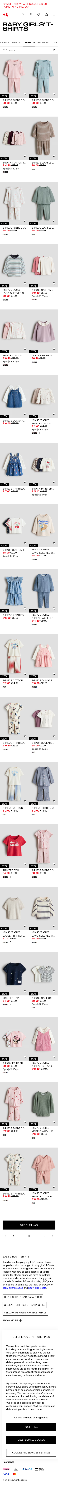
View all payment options (15, 1480)
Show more (10, 1320)
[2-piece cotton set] (14, 656)
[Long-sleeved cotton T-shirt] (14, 265)
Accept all (31, 1426)
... (37, 1236)
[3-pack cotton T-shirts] (14, 525)
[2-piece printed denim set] (14, 591)
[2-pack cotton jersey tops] (43, 396)
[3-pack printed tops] (43, 464)
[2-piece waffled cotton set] (43, 138)
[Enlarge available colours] (5, 107)
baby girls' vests (37, 1287)
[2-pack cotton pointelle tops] (43, 265)
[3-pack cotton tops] (14, 138)
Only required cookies (31, 1439)
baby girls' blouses (13, 1287)
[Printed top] (14, 846)
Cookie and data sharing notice (31, 1417)
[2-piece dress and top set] (43, 1039)
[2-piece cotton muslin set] (43, 1169)
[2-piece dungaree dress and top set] (14, 396)
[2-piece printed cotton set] (14, 464)
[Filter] (53, 50)
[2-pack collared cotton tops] (43, 718)
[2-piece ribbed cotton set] (14, 76)
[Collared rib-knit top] (43, 331)
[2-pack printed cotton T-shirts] (14, 1039)
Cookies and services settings (31, 1452)
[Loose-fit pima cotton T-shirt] (14, 908)
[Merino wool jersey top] (43, 1104)
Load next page (29, 1225)
